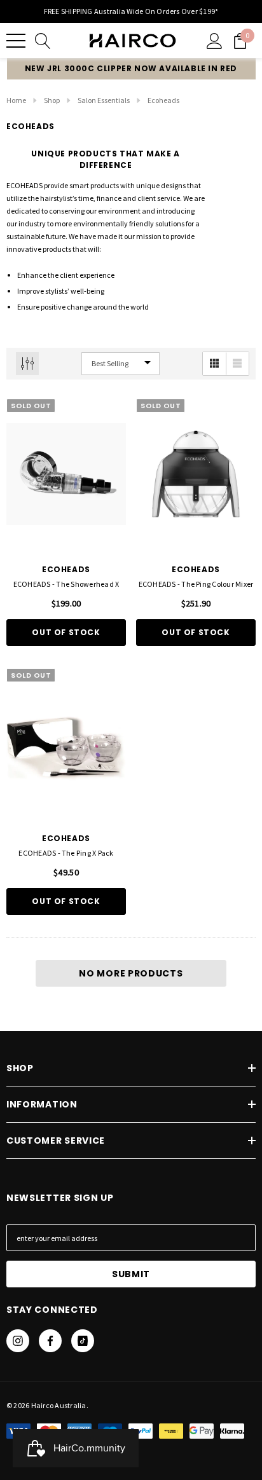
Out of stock (66, 632)
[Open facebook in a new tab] (50, 1340)
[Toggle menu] (15, 40)
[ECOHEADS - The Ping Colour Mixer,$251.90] (196, 474)
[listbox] (120, 363)
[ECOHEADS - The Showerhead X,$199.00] (66, 474)
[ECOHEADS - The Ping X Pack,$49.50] (66, 743)
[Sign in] (215, 40)
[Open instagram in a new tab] (17, 1340)
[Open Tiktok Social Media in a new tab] (82, 1340)
